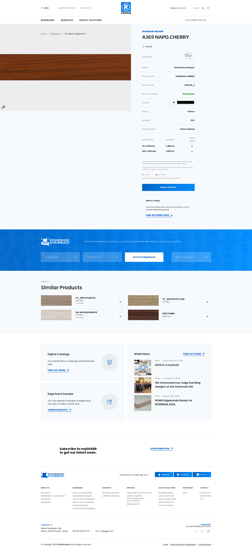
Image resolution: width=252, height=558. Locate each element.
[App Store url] (164, 474)
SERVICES (131, 488)
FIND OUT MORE (56, 370)
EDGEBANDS (78, 488)
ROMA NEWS (188, 488)
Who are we (46, 493)
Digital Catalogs (166, 505)
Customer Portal (196, 20)
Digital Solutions (90, 20)
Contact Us (85, 8)
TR (208, 8)
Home (43, 34)
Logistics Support (67, 8)
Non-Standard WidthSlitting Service (135, 499)
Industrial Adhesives (110, 493)
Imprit (165, 544)
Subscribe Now (160, 448)
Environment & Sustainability (53, 496)
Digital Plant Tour (166, 496)
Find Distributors (157, 215)
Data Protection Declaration (183, 544)
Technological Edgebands (84, 508)
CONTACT (204, 488)
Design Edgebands (80, 505)
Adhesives (67, 20)
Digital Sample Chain (167, 499)
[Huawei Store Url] (202, 474)
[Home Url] (126, 8)
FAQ (201, 499)
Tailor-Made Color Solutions (139, 493)
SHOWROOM (45, 502)
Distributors (205, 496)
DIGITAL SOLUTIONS (167, 488)
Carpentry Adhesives (110, 496)
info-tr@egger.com (105, 531)
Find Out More (192, 353)
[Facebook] (195, 531)
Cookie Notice (204, 544)
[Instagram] (202, 531)
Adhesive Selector (166, 502)
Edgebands (47, 20)
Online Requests (133, 504)
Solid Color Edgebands (82, 493)
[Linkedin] (208, 531)
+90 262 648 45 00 (80, 531)
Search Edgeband (144, 257)
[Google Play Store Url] (183, 474)
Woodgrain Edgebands (75, 34)
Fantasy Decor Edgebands (84, 499)
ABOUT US (45, 488)
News (185, 493)
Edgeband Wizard (166, 493)
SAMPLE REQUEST (168, 187)
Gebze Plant (46, 499)
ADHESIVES (106, 488)
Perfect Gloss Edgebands (83, 502)
